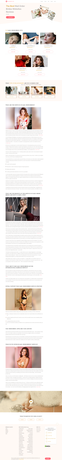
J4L (32, 453)
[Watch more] (16, 87)
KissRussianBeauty (30, 446)
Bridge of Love (21, 453)
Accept (47, 458)
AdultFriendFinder (21, 437)
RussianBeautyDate (30, 441)
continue (11, 96)
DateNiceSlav (21, 441)
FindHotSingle (31, 434)
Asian (48, 1)
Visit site (13, 51)
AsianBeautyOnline (30, 447)
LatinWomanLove (30, 431)
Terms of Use (38, 428)
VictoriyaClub (31, 443)
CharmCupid (21, 443)
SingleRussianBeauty (30, 430)
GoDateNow (31, 450)
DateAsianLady (30, 440)
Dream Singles (30, 428)
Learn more (10, 17)
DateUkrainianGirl (30, 444)
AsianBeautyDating (21, 440)
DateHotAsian (31, 437)
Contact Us (38, 431)
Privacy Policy (38, 430)
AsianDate (20, 434)
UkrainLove (20, 431)
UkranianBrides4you (22, 447)
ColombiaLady (21, 450)
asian (31, 419)
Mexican (52, 1)
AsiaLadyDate (21, 430)
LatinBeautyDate (21, 428)
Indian (55, 1)
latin (40, 419)
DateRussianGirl (21, 446)
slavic (22, 419)
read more (13, 49)
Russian (45, 1)
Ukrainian (42, 1)
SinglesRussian (21, 444)
